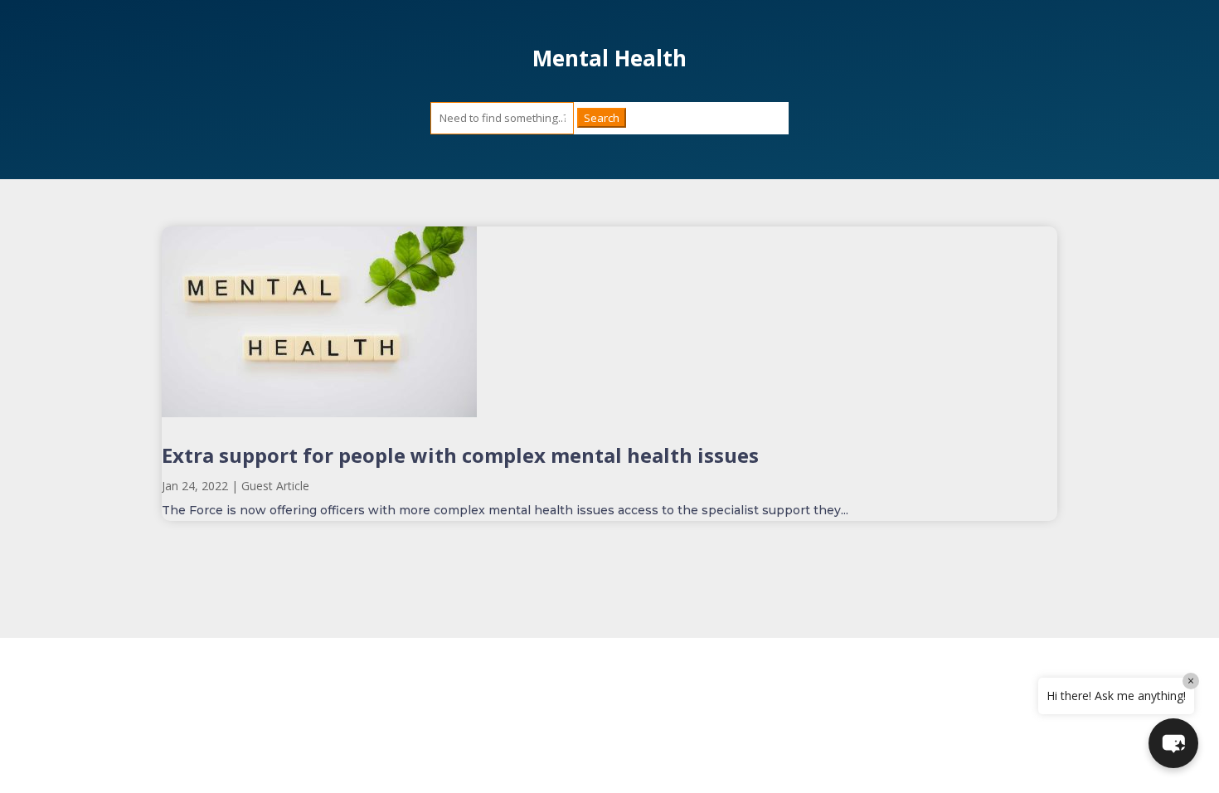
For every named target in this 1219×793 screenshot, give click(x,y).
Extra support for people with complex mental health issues (460, 455)
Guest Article (275, 486)
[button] (1173, 743)
